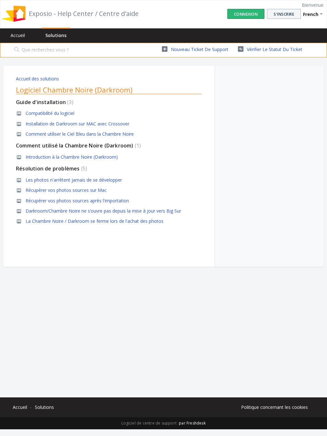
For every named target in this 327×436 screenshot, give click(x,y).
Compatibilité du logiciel (50, 113)
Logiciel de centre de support (149, 423)
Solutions (55, 35)
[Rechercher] (17, 50)
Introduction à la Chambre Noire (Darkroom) (72, 157)
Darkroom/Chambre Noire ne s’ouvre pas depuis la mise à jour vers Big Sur (103, 211)
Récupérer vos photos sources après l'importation (77, 201)
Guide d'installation (44, 102)
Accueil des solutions (37, 79)
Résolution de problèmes (51, 168)
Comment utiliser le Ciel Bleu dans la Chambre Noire (80, 134)
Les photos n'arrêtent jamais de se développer (74, 180)
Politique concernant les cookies (274, 407)
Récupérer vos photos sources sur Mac (66, 190)
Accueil (18, 35)
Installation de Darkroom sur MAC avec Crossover (77, 124)
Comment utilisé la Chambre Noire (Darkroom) (77, 145)
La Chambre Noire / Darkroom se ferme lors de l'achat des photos (95, 221)
